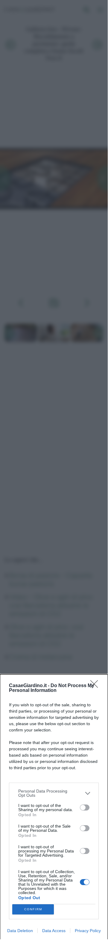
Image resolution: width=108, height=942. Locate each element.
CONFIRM (33, 909)
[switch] (84, 808)
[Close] (96, 686)
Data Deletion (20, 930)
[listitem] (53, 793)
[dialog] (54, 808)
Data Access (54, 930)
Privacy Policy (88, 930)
